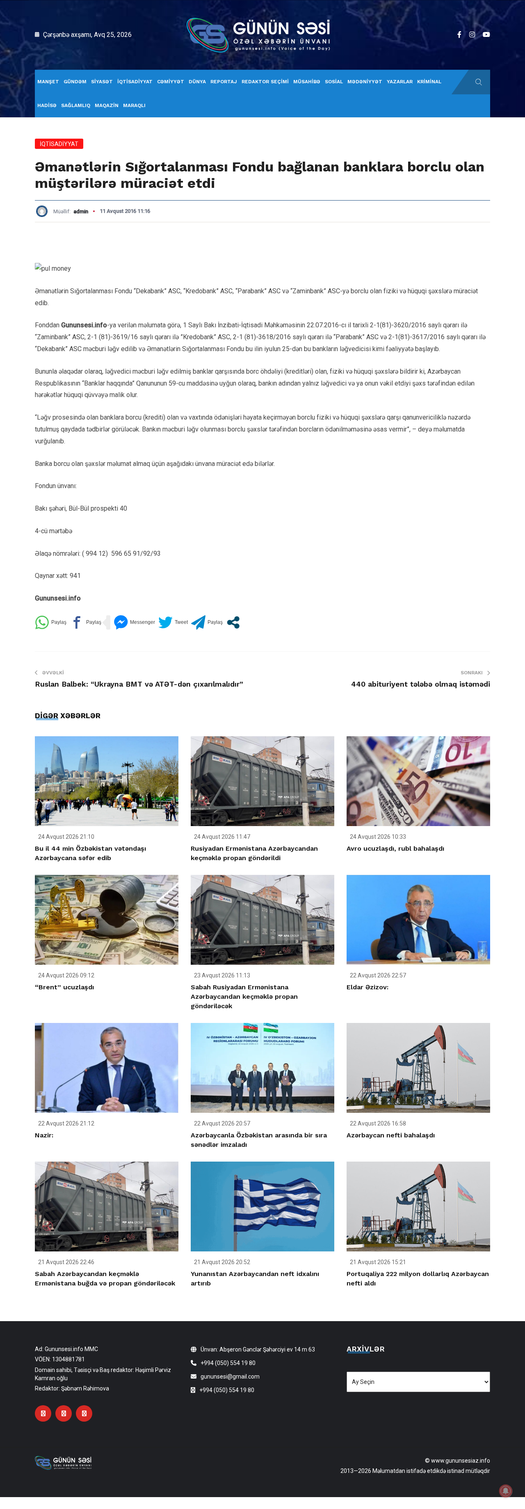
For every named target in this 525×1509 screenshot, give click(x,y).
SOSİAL (334, 81)
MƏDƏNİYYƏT (364, 81)
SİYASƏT (102, 81)
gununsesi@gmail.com (230, 1376)
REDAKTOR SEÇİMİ (265, 81)
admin (80, 211)
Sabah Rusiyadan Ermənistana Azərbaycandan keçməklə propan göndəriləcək (244, 996)
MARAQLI (134, 105)
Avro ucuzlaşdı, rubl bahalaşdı (395, 848)
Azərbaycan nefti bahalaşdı (391, 1135)
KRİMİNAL (429, 81)
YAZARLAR (400, 81)
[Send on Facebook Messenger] (134, 622)
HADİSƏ (47, 105)
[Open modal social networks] (233, 622)
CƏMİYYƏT (170, 81)
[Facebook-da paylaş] (85, 622)
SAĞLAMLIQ (75, 105)
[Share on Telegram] (207, 622)
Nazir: (44, 1135)
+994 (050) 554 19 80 (228, 1363)
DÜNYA (197, 81)
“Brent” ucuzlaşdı (64, 987)
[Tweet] (173, 622)
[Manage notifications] (505, 1491)
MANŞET (48, 81)
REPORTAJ (223, 81)
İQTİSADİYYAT (135, 81)
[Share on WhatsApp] (50, 622)
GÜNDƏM (75, 81)
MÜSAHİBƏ (306, 81)
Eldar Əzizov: (367, 987)
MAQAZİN (107, 105)
